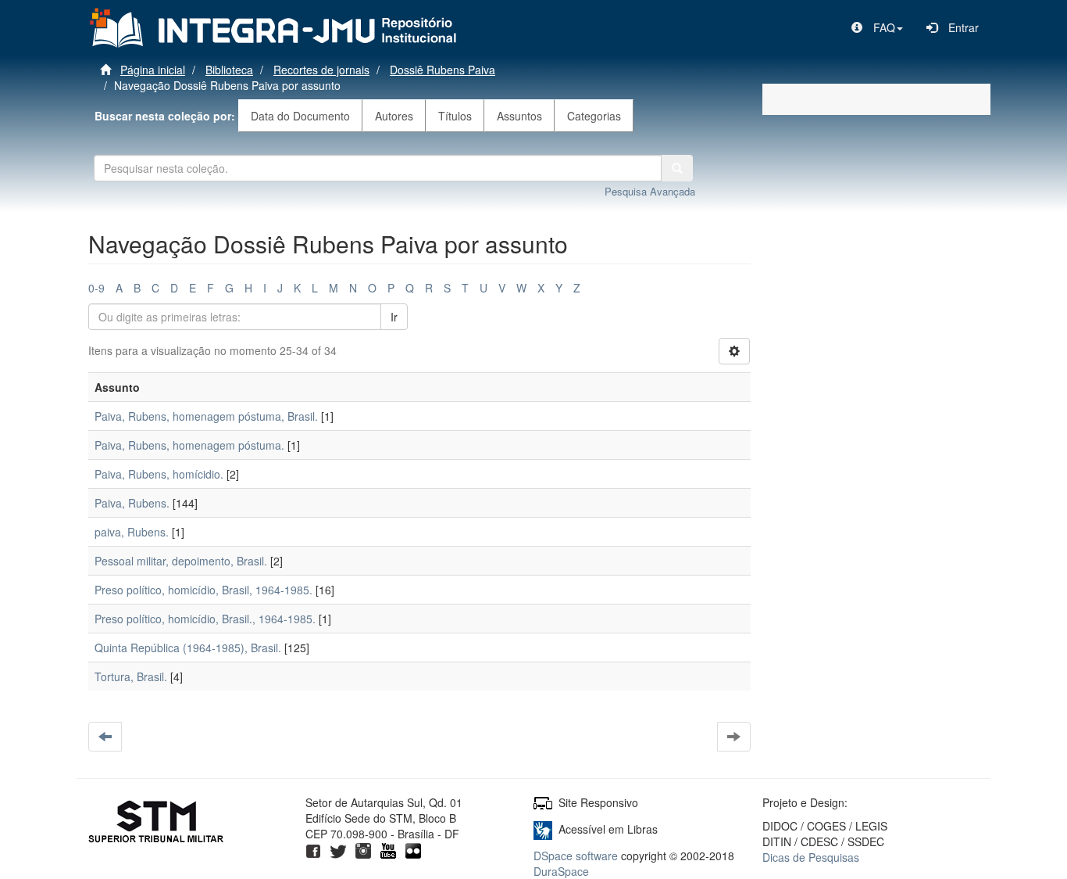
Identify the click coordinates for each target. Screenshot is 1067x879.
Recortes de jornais (321, 69)
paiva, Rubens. (132, 532)
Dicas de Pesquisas (810, 857)
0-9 (96, 288)
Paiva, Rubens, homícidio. (159, 474)
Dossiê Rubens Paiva (442, 69)
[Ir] (677, 168)
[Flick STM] (413, 849)
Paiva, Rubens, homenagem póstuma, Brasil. (206, 416)
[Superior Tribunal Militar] (157, 823)
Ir (394, 317)
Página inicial (152, 69)
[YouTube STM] (388, 849)
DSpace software (576, 855)
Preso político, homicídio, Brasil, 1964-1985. (203, 589)
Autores (394, 116)
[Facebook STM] (313, 849)
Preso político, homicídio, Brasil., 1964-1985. (205, 618)
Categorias (594, 116)
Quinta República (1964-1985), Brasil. (188, 647)
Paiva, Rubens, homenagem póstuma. (189, 445)
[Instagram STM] (363, 849)
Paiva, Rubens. (132, 503)
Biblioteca (229, 69)
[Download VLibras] (543, 829)
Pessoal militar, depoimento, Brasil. (181, 561)
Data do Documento (300, 116)
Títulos (455, 116)
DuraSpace (561, 871)
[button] (877, 27)
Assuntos (519, 116)
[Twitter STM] (338, 849)
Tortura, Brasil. (131, 676)
